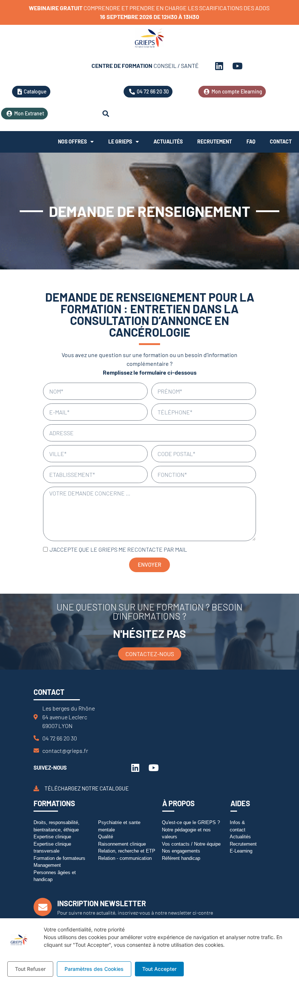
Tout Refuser (30, 969)
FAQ (250, 141)
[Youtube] (237, 66)
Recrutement (214, 141)
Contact (281, 141)
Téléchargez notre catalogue (86, 788)
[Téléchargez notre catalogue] (36, 788)
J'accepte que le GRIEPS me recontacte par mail (118, 549)
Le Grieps (120, 141)
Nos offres (72, 141)
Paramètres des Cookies (94, 969)
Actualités (168, 141)
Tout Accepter (159, 969)
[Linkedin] (219, 66)
